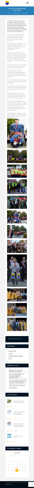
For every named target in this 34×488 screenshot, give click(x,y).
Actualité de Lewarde (16, 13)
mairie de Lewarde (16, 338)
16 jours (11, 406)
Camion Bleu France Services (17, 385)
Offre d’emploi (13, 387)
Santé (10, 358)
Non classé (25, 13)
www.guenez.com (8, 484)
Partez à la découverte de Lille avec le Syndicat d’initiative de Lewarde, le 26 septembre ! (17, 381)
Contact (10, 353)
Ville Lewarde (12, 351)
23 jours (11, 418)
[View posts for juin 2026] (8, 453)
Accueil (8, 13)
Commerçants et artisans (15, 356)
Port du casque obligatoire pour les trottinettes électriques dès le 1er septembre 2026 (16, 375)
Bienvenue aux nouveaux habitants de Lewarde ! (16, 371)
